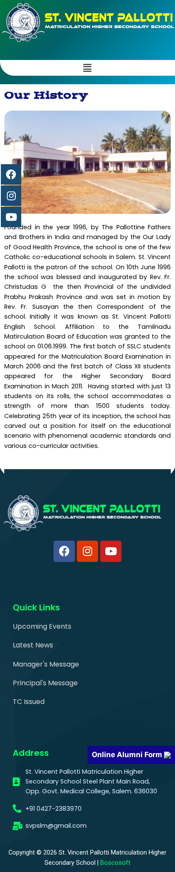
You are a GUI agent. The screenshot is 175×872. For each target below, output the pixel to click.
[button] (87, 68)
